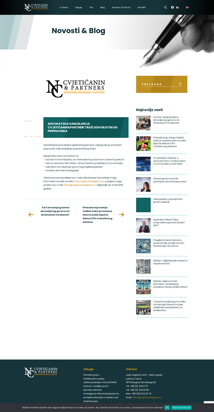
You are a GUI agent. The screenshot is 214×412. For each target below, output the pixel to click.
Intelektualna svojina (93, 378)
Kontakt (142, 7)
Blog (102, 7)
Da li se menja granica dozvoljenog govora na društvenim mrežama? (54, 211)
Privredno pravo (91, 374)
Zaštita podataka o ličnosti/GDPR (100, 382)
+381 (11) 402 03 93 (139, 389)
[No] (210, 407)
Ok (167, 407)
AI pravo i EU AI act (121, 7)
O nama (64, 7)
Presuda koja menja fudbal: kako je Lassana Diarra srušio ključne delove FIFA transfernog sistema (97, 215)
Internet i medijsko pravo (96, 386)
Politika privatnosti (181, 407)
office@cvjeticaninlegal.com (79, 185)
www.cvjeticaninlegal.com (89, 181)
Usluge (78, 7)
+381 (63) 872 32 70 (141, 393)
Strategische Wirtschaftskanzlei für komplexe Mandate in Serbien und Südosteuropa (101, 397)
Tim (91, 7)
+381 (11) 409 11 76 (139, 386)
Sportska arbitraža (92, 389)
